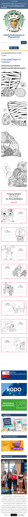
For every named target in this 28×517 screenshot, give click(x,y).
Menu (15, 48)
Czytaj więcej (20, 515)
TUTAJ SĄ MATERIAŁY (9, 60)
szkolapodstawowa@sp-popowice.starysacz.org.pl (15, 3)
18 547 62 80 (14, 1)
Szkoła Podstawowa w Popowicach (14, 36)
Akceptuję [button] (14, 515)
